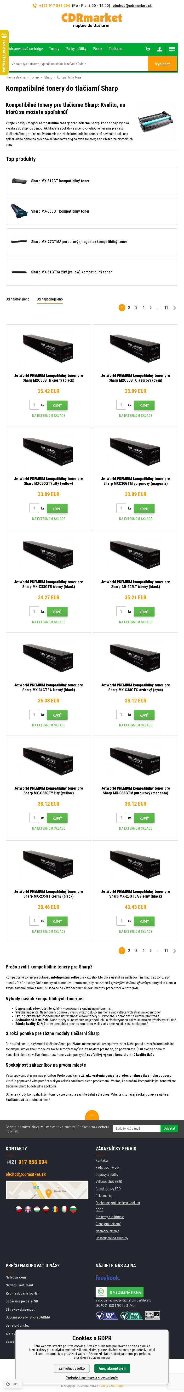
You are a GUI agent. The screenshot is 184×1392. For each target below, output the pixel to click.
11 (166, 307)
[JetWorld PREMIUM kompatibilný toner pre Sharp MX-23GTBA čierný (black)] (135, 864)
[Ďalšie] (174, 308)
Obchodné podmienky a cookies (118, 1203)
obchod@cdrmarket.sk (132, 5)
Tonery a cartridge (111, 1385)
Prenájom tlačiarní (108, 1224)
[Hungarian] (37, 1209)
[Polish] (46, 1209)
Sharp (48, 77)
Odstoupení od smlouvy (112, 1238)
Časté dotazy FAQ (108, 1189)
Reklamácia (104, 1196)
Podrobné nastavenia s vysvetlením (92, 1378)
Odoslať (169, 1128)
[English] (27, 1209)
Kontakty (102, 1160)
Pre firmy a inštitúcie (110, 1217)
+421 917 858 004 (54, 5)
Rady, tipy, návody (108, 1167)
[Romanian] (55, 1209)
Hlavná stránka (16, 77)
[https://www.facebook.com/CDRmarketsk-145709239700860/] (108, 1277)
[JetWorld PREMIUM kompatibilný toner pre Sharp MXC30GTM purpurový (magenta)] (135, 451)
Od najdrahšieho (17, 299)
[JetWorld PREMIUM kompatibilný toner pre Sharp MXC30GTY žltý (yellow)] (48, 451)
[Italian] (64, 1209)
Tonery (35, 77)
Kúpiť (57, 406)
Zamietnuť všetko (72, 1368)
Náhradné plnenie (107, 1231)
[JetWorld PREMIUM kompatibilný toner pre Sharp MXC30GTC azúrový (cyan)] (135, 348)
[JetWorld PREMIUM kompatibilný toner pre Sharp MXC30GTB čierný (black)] (48, 348)
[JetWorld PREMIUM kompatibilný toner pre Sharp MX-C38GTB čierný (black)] (48, 554)
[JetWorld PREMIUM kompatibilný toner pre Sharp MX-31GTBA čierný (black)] (48, 658)
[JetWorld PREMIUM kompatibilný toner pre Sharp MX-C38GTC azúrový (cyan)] (135, 658)
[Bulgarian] (73, 1209)
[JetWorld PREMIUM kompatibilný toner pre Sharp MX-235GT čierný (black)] (48, 864)
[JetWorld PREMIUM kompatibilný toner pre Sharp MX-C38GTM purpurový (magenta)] (135, 761)
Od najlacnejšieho (50, 299)
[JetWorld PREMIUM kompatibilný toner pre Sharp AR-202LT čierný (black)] (135, 554)
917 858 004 (26, 1162)
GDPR (100, 1210)
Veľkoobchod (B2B (109, 1181)
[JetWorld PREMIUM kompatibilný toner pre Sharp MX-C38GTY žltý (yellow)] (48, 761)
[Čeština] (18, 1209)
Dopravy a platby (107, 1174)
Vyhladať (162, 64)
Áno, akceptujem (112, 1368)
